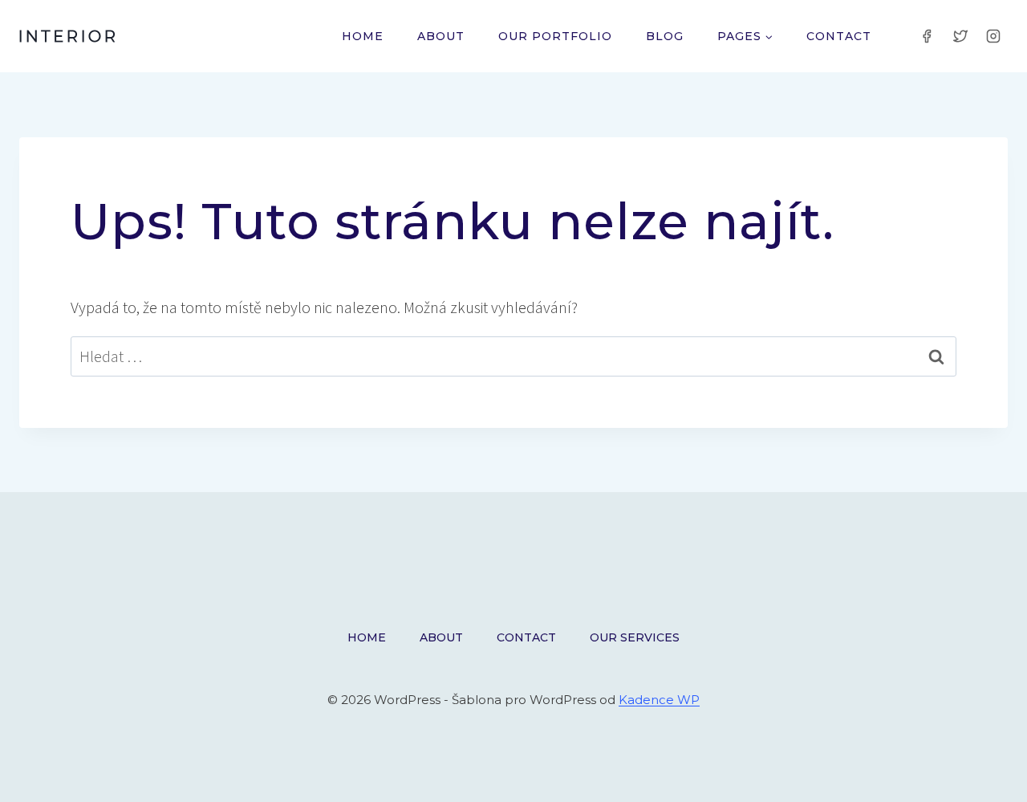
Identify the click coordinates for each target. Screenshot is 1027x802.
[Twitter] (960, 36)
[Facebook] (926, 36)
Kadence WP (659, 699)
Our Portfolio (555, 36)
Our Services (635, 637)
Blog (665, 36)
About (441, 36)
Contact (838, 36)
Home (363, 36)
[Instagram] (993, 36)
